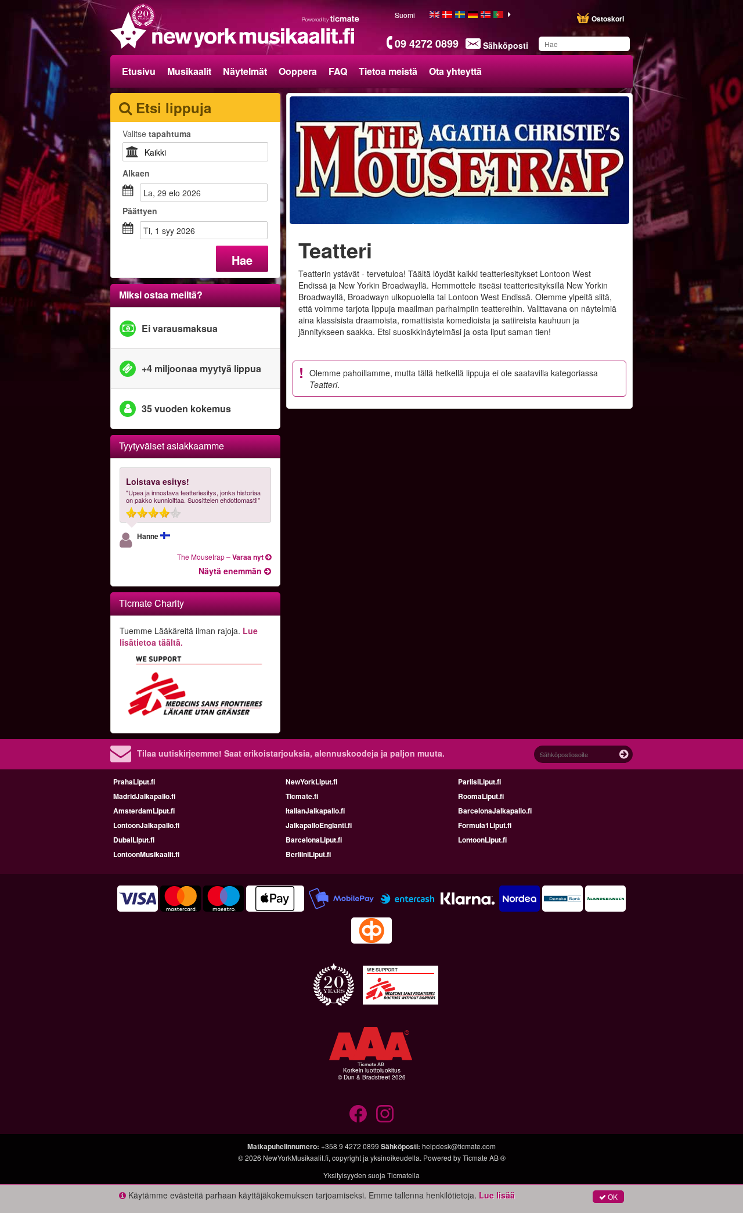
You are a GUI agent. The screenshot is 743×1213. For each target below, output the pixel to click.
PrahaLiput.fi (134, 781)
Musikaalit (189, 71)
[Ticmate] (331, 18)
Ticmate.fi (302, 796)
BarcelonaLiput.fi (314, 839)
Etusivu (139, 71)
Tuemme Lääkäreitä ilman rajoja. (189, 636)
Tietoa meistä (388, 71)
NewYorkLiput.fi (311, 781)
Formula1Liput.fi (484, 825)
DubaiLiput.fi (133, 839)
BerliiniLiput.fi (308, 854)
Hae (242, 259)
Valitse (156, 133)
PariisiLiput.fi (479, 781)
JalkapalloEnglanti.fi (319, 825)
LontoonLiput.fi (482, 839)
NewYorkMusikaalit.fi (296, 1157)
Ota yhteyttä (455, 71)
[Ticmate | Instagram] (385, 1113)
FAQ (338, 71)
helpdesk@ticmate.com (459, 1146)
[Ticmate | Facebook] (358, 1113)
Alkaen (136, 173)
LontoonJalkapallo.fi (146, 825)
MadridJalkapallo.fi (144, 796)
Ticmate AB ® (484, 1157)
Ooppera (298, 71)
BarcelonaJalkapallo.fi (495, 810)
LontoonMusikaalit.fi (146, 854)
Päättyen (139, 211)
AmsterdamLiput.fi (144, 810)
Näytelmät (245, 71)
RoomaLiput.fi (481, 796)
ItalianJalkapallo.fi (315, 810)
